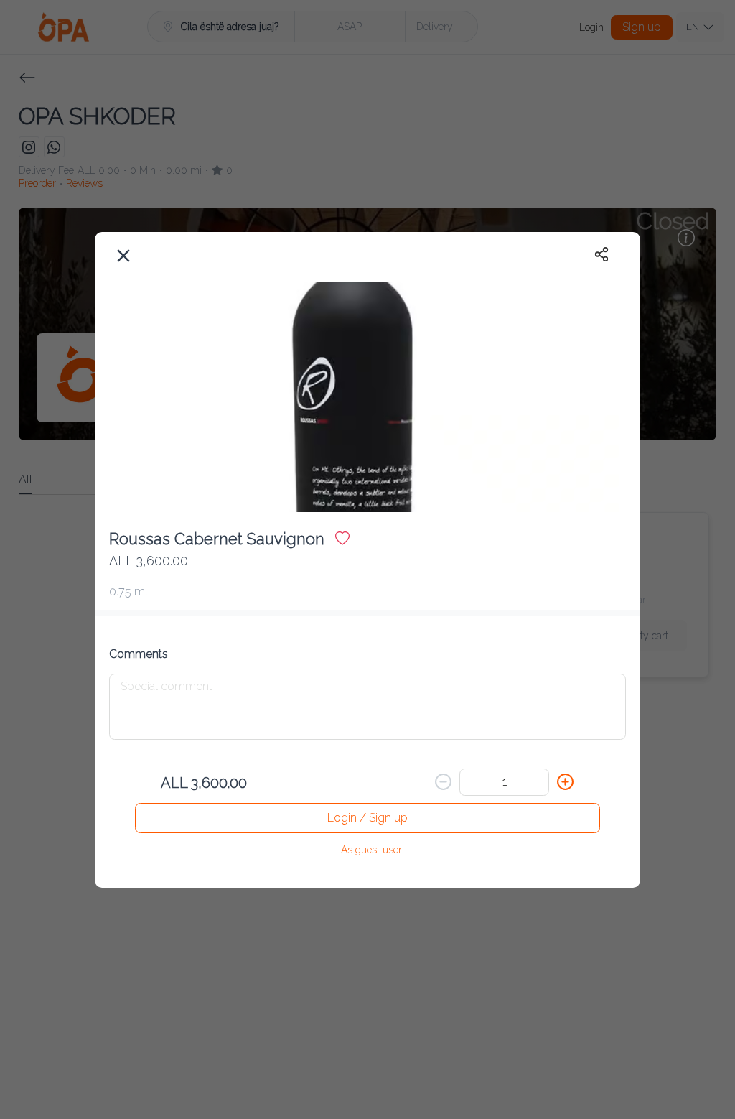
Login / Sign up (367, 818)
